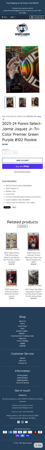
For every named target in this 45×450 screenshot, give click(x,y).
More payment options (22, 172)
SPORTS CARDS (21, 331)
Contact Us (22, 363)
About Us (22, 321)
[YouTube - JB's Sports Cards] (26, 422)
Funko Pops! (22, 326)
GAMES (22, 343)
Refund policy (22, 378)
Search (22, 358)
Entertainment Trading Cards (22, 336)
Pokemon (22, 338)
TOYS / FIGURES (22, 341)
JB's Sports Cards (25, 443)
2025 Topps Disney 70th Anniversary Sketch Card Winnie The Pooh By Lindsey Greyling (11, 257)
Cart (37, 17)
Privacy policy (22, 375)
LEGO (22, 328)
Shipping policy (22, 380)
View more (22, 226)
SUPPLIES (22, 346)
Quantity (5, 149)
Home (22, 323)
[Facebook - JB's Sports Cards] (18, 422)
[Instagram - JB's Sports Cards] (22, 422)
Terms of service (22, 383)
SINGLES (22, 333)
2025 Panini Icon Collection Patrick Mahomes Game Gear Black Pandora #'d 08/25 (33, 257)
